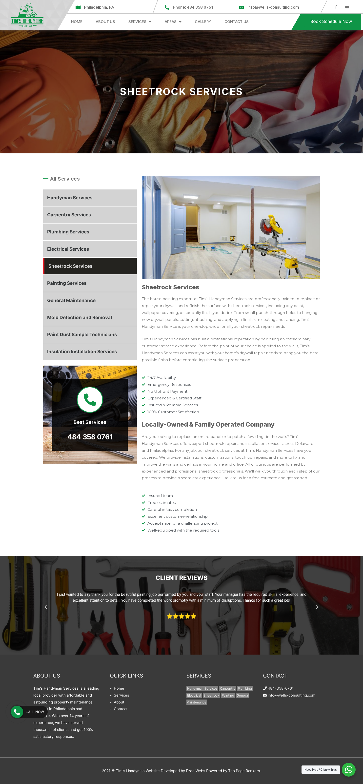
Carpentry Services (69, 215)
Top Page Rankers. (244, 770)
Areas (171, 21)
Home (76, 21)
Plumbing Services (68, 232)
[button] (331, 21)
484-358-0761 (281, 688)
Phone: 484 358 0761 (193, 7)
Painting (228, 695)
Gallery (203, 21)
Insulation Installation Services (82, 351)
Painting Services (67, 283)
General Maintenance (71, 300)
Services (137, 21)
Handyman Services (70, 198)
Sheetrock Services (70, 266)
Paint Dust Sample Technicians (82, 334)
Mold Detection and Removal (79, 317)
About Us (105, 21)
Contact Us (236, 21)
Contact (120, 708)
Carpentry (227, 688)
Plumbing (245, 688)
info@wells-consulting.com (273, 7)
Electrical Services (68, 249)
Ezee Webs (195, 770)
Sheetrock (211, 695)
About (119, 702)
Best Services (90, 422)
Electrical (194, 695)
